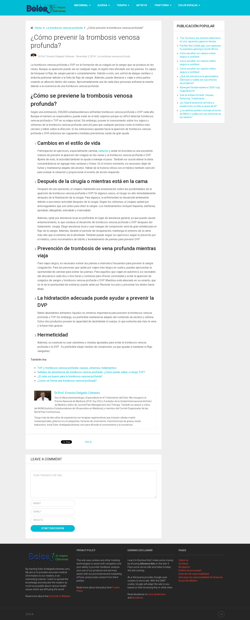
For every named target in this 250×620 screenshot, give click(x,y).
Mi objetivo (184, 567)
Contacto (183, 563)
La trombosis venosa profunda (113, 56)
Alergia (102, 5)
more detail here (156, 594)
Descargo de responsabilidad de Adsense (201, 577)
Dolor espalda (187, 5)
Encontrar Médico (188, 580)
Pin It (88, 442)
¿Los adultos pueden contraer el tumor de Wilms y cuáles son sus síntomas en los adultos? (200, 114)
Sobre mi (183, 560)
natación (103, 150)
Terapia (122, 5)
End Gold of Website (59, 596)
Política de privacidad (190, 570)
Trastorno (161, 5)
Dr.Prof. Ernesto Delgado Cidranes (56, 56)
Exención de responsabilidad (194, 573)
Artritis (141, 5)
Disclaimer (138, 597)
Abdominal (81, 5)
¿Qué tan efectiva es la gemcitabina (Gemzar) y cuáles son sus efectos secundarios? (199, 80)
